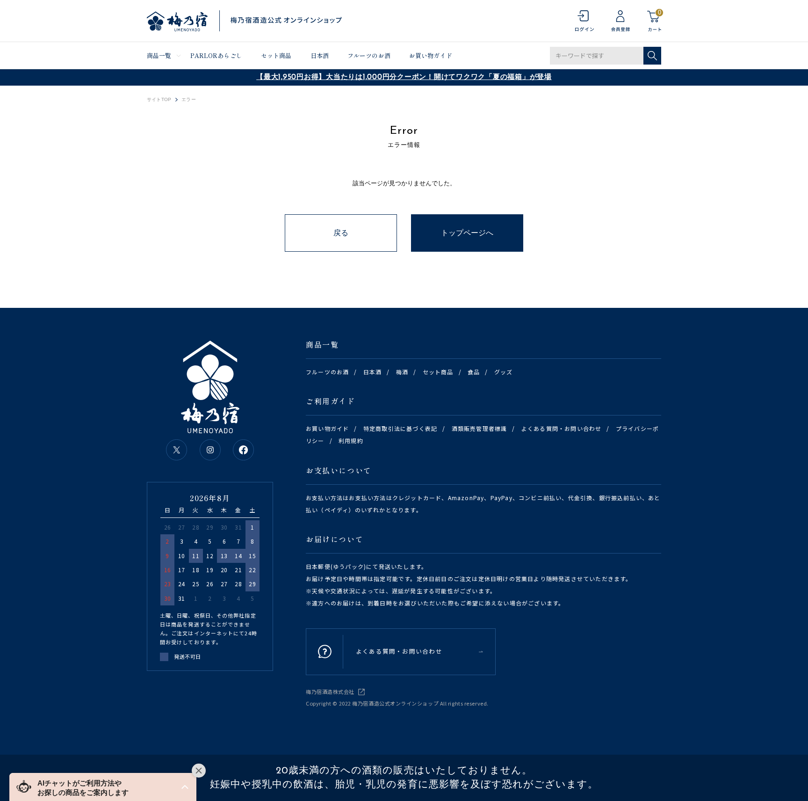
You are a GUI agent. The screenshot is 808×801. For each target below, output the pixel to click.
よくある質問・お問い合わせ (561, 428)
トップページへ (467, 233)
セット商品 (276, 55)
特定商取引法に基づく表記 (400, 428)
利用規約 (351, 440)
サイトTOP (159, 99)
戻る (340, 233)
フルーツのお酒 (368, 55)
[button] (102, 787)
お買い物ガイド (430, 55)
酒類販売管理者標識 (479, 428)
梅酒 (402, 372)
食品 (474, 372)
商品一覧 (159, 55)
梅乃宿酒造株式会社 (330, 691)
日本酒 (319, 55)
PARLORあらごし (216, 55)
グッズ (503, 372)
